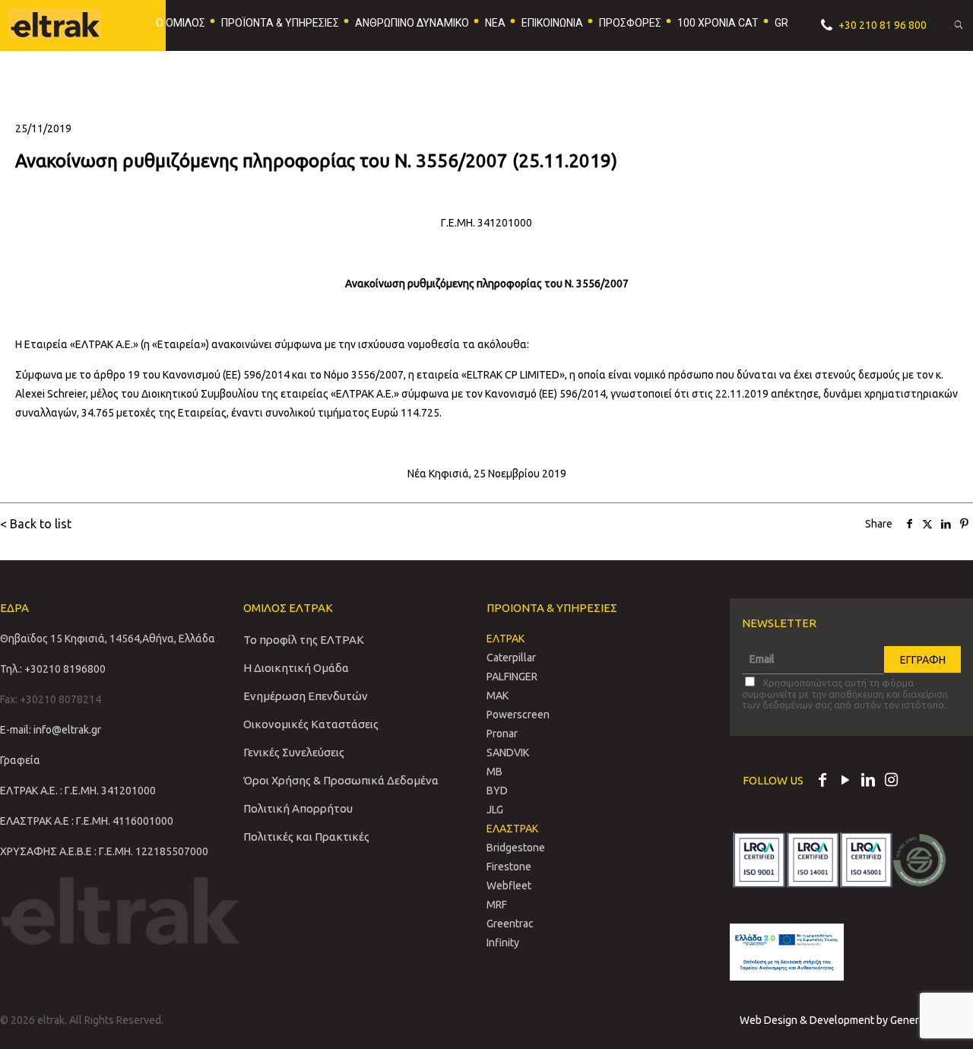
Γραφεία (20, 760)
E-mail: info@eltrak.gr (50, 730)
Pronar (502, 733)
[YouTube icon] (845, 781)
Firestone (508, 866)
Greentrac (510, 923)
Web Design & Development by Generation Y (847, 1020)
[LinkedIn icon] (868, 781)
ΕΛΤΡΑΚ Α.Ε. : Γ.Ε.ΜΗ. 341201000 (78, 790)
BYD (497, 790)
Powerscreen (518, 714)
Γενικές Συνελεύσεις (293, 752)
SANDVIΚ (507, 752)
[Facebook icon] (822, 781)
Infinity (502, 942)
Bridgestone (515, 847)
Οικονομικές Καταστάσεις (311, 724)
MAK (497, 695)
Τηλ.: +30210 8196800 (53, 669)
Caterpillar (511, 657)
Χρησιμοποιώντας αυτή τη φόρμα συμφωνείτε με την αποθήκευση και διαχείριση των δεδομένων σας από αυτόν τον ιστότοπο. (845, 693)
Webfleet (508, 885)
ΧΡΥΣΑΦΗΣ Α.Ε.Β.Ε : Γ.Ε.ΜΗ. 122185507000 (104, 851)
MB (494, 771)
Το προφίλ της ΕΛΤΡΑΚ (303, 639)
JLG (494, 809)
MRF (496, 904)
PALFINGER (511, 676)
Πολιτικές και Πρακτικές (306, 836)
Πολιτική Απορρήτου (298, 808)
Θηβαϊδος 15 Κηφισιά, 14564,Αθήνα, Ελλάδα (107, 638)
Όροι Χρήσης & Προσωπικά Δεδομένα (341, 780)
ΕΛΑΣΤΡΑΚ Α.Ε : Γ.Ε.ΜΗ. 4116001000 (86, 821)
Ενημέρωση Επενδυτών (305, 695)
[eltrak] (65, 23)
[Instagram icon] (891, 781)
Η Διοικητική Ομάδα (296, 667)
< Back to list (35, 524)
